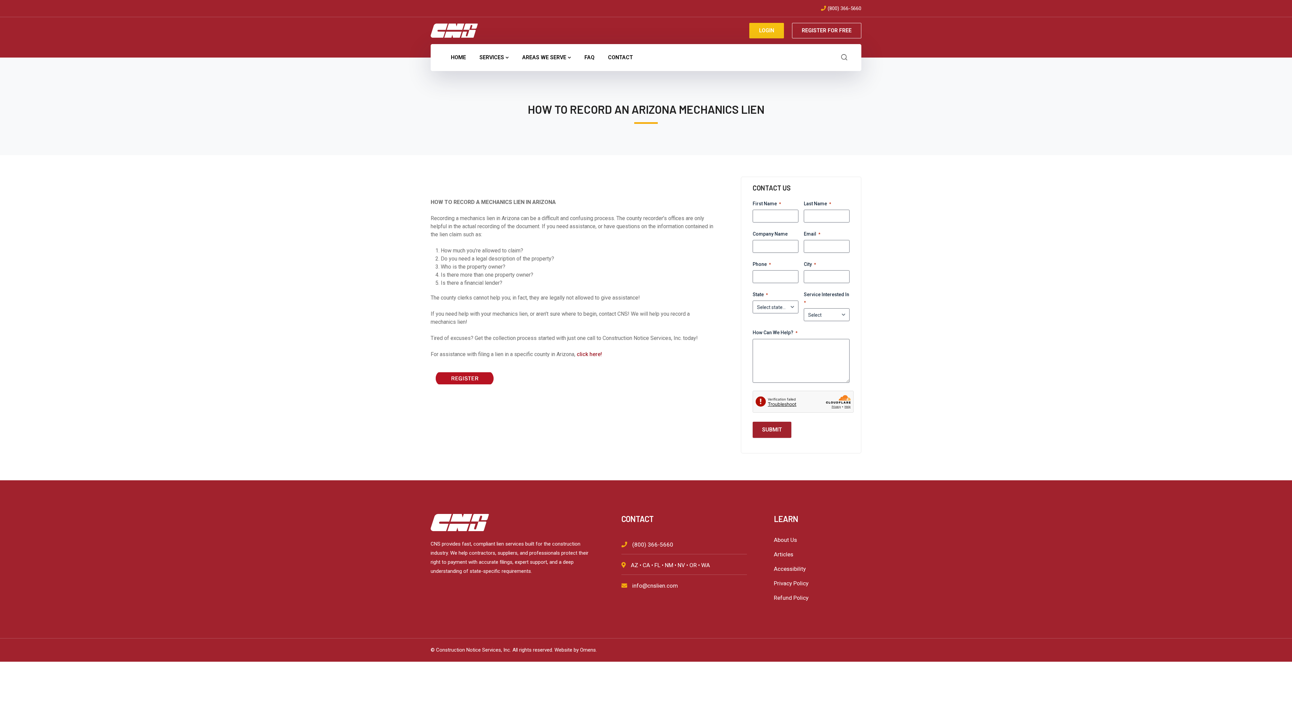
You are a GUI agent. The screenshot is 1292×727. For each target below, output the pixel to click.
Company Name (770, 234)
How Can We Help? (775, 332)
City (810, 264)
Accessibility (790, 568)
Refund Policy (791, 597)
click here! (589, 354)
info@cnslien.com (655, 585)
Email (812, 234)
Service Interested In (826, 298)
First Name (767, 203)
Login (766, 30)
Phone (762, 264)
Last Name (817, 203)
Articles (783, 554)
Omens (588, 650)
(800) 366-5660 (844, 8)
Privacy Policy (791, 583)
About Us (785, 539)
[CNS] (454, 30)
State (760, 294)
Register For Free (827, 30)
